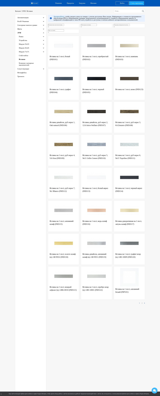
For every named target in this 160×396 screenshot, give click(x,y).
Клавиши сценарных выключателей (26, 64)
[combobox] (63, 26)
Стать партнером (137, 3)
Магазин (93, 3)
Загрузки (82, 3)
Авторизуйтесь (59, 16)
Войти (122, 3)
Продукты (70, 3)
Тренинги (20, 76)
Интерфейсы (21, 73)
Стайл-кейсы (23, 55)
